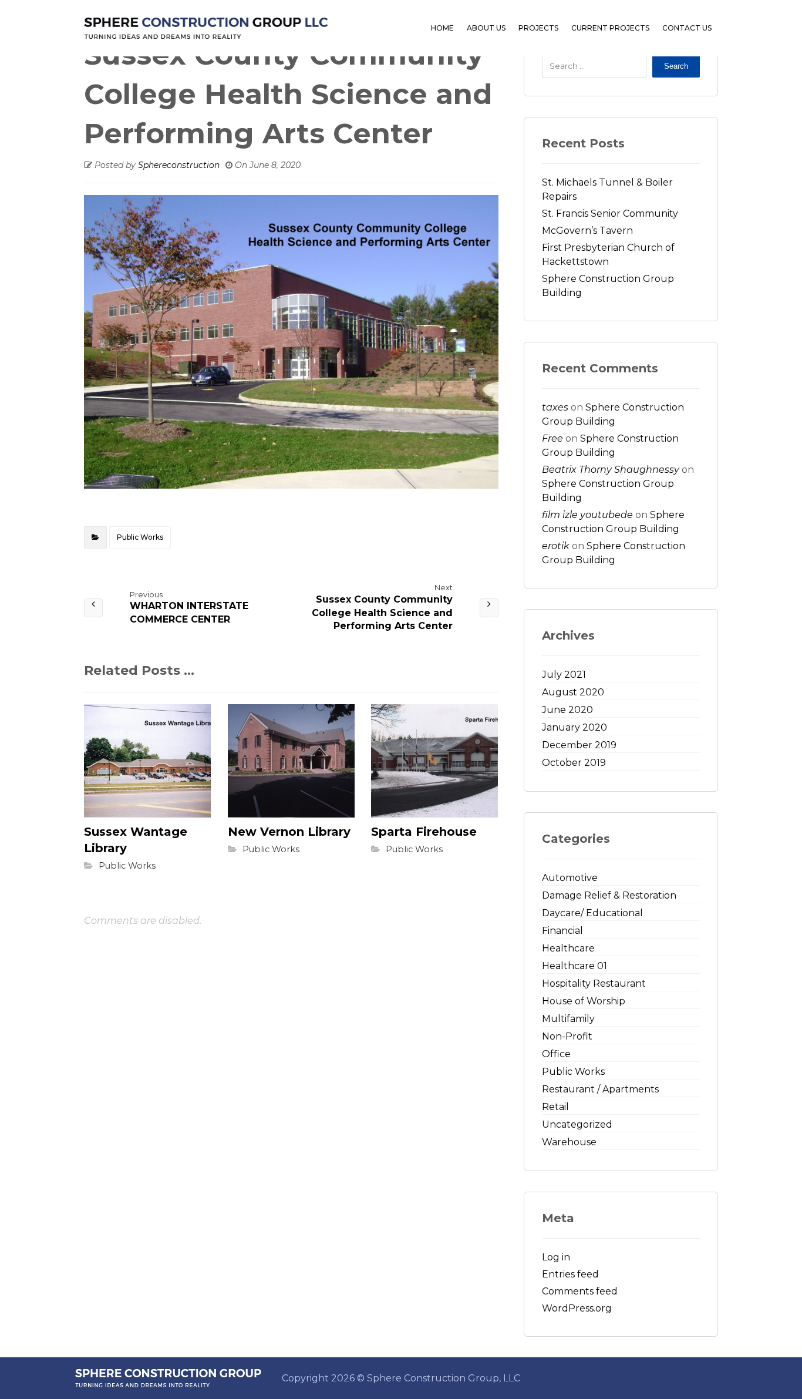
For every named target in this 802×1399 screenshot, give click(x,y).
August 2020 (573, 692)
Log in (556, 1257)
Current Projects (610, 27)
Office (556, 1054)
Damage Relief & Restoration (609, 895)
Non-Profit (567, 1036)
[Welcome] (206, 28)
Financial (562, 930)
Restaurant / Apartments (600, 1089)
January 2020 (574, 727)
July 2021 (564, 674)
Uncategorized (577, 1124)
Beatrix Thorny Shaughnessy (610, 469)
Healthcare (568, 948)
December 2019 (579, 745)
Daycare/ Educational (592, 913)
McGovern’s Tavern (587, 230)
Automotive (570, 877)
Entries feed (570, 1274)
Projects (538, 27)
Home (442, 27)
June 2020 (567, 709)
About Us (486, 27)
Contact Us (687, 27)
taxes (555, 407)
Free (552, 438)
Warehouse (569, 1142)
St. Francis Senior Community (610, 213)
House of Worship (583, 1001)
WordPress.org (577, 1308)
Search (676, 66)
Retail (555, 1106)
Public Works (140, 537)
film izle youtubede (587, 514)
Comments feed (580, 1291)
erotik (556, 545)
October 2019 (574, 762)
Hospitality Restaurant (594, 983)
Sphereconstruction (179, 165)
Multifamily (568, 1018)
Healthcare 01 (574, 965)
